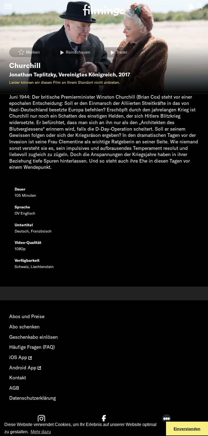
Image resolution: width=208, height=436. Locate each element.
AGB (14, 388)
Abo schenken (24, 327)
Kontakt (17, 377)
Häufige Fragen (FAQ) (32, 347)
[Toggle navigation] (8, 6)
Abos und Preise (26, 316)
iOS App (18, 357)
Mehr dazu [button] (41, 431)
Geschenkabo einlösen (33, 337)
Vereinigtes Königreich (87, 74)
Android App (23, 367)
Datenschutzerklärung (32, 398)
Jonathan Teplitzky (32, 74)
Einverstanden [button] (187, 429)
